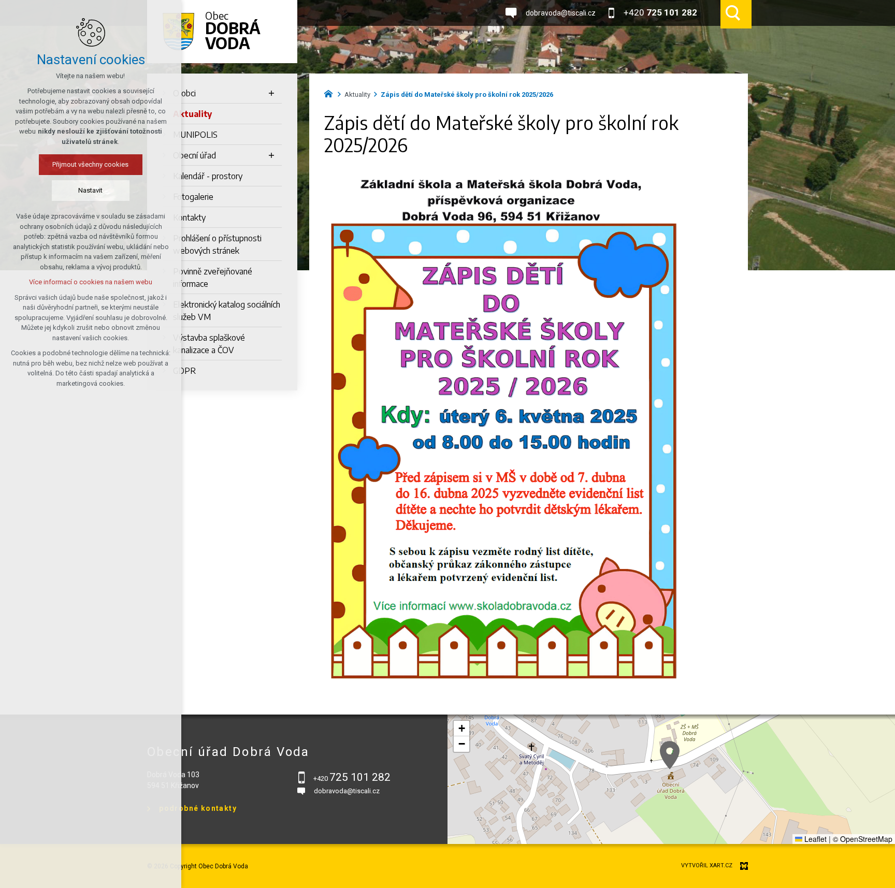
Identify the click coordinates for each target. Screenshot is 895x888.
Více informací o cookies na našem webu (90, 282)
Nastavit (91, 190)
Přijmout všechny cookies (91, 164)
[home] (331, 93)
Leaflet (814, 839)
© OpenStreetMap (862, 839)
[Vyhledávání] (733, 13)
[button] (670, 755)
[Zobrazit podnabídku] (271, 93)
